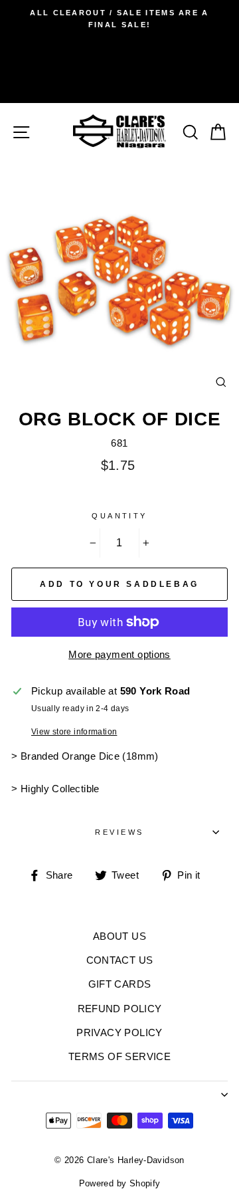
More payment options (119, 654)
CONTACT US (119, 960)
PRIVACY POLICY (119, 1032)
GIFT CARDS (119, 984)
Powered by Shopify (120, 1183)
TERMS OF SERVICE (119, 1056)
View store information (74, 731)
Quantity (119, 516)
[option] (119, 19)
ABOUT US (119, 936)
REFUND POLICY (120, 1008)
